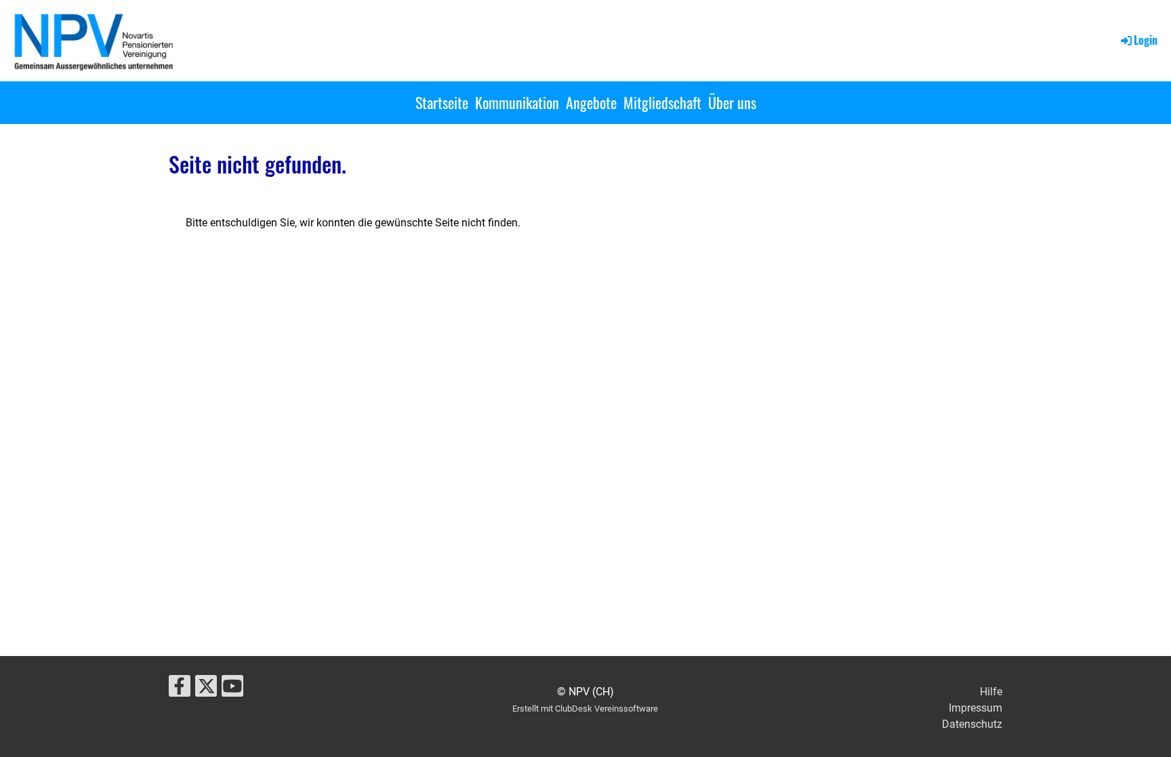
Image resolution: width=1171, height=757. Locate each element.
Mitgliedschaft (662, 102)
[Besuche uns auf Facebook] (179, 689)
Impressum (975, 707)
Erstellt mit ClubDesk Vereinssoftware (585, 708)
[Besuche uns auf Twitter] (206, 689)
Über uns (732, 102)
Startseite (441, 102)
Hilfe (991, 691)
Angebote (591, 102)
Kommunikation (517, 102)
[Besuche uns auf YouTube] (232, 689)
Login (1145, 40)
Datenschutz (972, 724)
